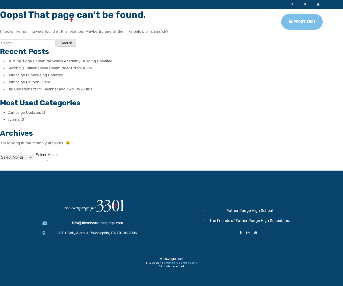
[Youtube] (318, 4)
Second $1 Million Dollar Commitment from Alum (49, 68)
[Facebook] (292, 4)
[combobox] (47, 157)
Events (13, 119)
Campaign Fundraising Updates (35, 75)
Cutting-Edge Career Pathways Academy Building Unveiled (59, 61)
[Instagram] (305, 4)
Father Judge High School (250, 210)
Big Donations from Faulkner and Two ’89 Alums (49, 89)
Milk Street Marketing (181, 262)
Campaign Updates (24, 112)
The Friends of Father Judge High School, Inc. (249, 220)
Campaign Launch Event (29, 82)
